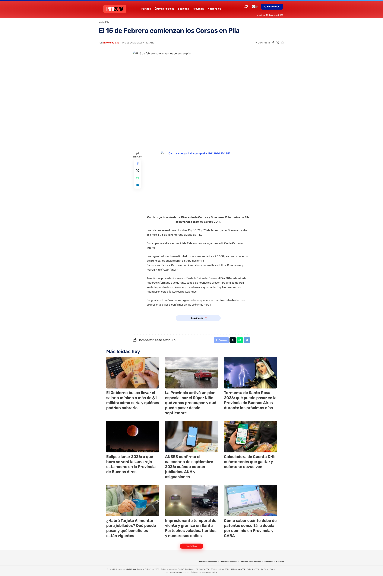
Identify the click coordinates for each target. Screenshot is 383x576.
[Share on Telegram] (247, 340)
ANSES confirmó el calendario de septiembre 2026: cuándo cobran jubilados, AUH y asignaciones (189, 466)
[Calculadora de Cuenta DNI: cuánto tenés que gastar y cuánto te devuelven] (250, 436)
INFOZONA (131, 569)
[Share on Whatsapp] (282, 42)
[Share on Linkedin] (137, 185)
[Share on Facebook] (273, 42)
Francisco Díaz (111, 43)
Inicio (101, 22)
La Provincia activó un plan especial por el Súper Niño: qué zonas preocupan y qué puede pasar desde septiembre (190, 402)
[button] (246, 7)
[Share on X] (277, 42)
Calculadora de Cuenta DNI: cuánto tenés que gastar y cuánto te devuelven (249, 461)
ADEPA (242, 569)
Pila (107, 22)
